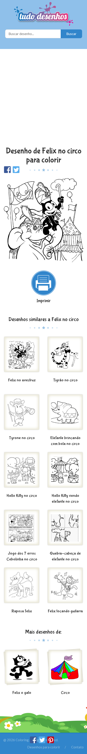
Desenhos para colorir (43, 747)
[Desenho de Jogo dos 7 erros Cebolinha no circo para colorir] (21, 529)
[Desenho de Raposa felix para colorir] (21, 587)
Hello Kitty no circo (21, 495)
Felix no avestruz (22, 380)
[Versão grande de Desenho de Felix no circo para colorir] (43, 220)
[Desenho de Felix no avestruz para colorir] (21, 356)
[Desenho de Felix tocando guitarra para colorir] (65, 587)
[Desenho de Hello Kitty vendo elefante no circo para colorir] (65, 471)
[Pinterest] (51, 742)
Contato (77, 747)
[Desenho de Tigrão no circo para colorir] (65, 356)
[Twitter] (42, 742)
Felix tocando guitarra (65, 611)
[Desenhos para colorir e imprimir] (43, 14)
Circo (65, 692)
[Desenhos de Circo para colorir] (65, 668)
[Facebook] (33, 742)
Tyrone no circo (22, 438)
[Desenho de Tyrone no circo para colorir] (21, 414)
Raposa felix (22, 611)
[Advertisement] (43, 98)
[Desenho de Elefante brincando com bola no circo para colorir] (65, 414)
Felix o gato (21, 692)
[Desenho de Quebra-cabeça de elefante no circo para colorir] (65, 529)
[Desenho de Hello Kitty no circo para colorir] (21, 471)
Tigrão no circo (65, 380)
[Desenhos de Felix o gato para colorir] (21, 668)
